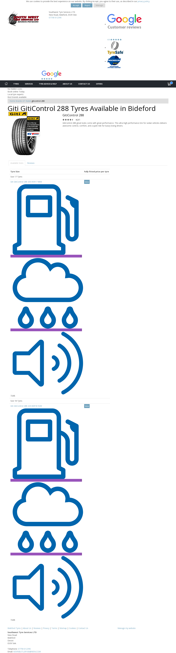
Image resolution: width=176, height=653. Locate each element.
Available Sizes (16, 163)
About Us (67, 84)
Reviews (31, 163)
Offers (99, 84)
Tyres (16, 84)
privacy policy (143, 1)
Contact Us (84, 84)
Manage (99, 5)
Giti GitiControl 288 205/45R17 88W (26, 181)
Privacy (46, 628)
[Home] (6, 84)
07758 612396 (55, 17)
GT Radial (27, 101)
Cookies (72, 628)
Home (12, 101)
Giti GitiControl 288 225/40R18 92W (26, 406)
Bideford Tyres (14, 628)
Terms (54, 628)
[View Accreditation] (115, 47)
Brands (19, 101)
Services (29, 84)
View (87, 182)
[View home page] (23, 18)
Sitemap (63, 628)
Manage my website (127, 628)
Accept (76, 5)
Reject (87, 5)
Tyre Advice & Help (48, 84)
